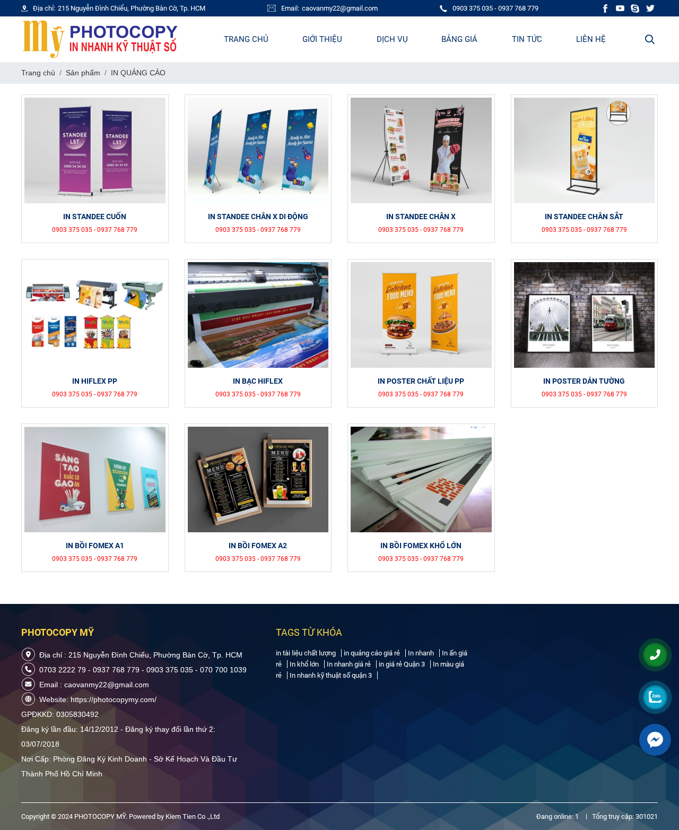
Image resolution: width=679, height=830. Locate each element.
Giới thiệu (322, 39)
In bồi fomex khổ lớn (421, 545)
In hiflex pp (94, 381)
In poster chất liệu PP (421, 381)
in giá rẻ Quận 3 (402, 664)
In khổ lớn (304, 664)
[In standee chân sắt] (584, 150)
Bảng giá (459, 39)
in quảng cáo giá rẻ (372, 653)
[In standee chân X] (421, 150)
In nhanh (421, 653)
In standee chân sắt (584, 216)
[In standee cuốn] (95, 150)
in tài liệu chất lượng (306, 653)
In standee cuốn (94, 216)
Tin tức (527, 39)
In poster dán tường (584, 381)
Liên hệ (591, 39)
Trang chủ (246, 39)
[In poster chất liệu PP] (421, 315)
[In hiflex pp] (95, 315)
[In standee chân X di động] (258, 150)
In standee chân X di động (258, 216)
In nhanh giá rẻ (349, 664)
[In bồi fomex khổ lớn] (421, 479)
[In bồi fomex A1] (95, 479)
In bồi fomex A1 (95, 545)
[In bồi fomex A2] (258, 479)
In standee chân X (421, 216)
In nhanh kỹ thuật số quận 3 (331, 675)
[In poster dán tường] (584, 315)
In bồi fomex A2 (258, 545)
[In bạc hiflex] (258, 315)
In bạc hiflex (258, 381)
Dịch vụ (392, 39)
